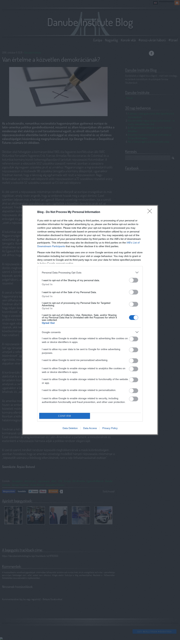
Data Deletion (70, 428)
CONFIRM (64, 416)
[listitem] (90, 272)
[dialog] (90, 320)
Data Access (90, 428)
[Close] (150, 212)
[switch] (133, 280)
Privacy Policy (110, 428)
